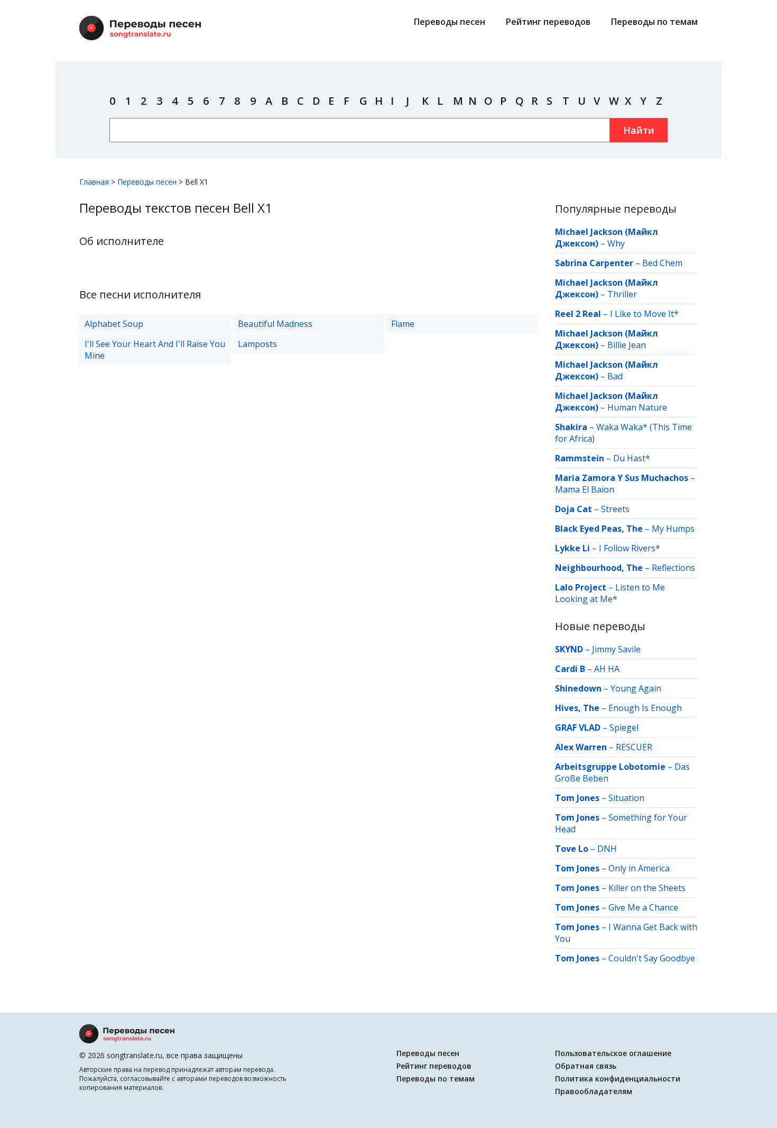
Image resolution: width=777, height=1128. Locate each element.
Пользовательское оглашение (613, 1053)
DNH (607, 848)
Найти (638, 130)
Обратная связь (585, 1066)
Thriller (622, 294)
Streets (615, 509)
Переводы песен (449, 22)
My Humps (673, 528)
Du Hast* (631, 458)
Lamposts (257, 344)
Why (616, 243)
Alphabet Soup (114, 324)
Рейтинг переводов (548, 22)
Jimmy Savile (616, 649)
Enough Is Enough (645, 708)
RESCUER (634, 747)
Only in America (639, 868)
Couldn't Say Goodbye (651, 958)
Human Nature (637, 407)
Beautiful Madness (275, 324)
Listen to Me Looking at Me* (610, 593)
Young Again (635, 688)
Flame (402, 324)
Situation (626, 798)
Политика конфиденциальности (617, 1079)
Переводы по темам (654, 22)
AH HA (606, 669)
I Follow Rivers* (629, 548)
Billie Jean (626, 345)
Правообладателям (593, 1091)
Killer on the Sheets (647, 888)
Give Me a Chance (643, 907)
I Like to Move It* (644, 314)
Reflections (673, 568)
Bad (615, 376)
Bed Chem (662, 263)
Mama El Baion (584, 489)
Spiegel (624, 727)
